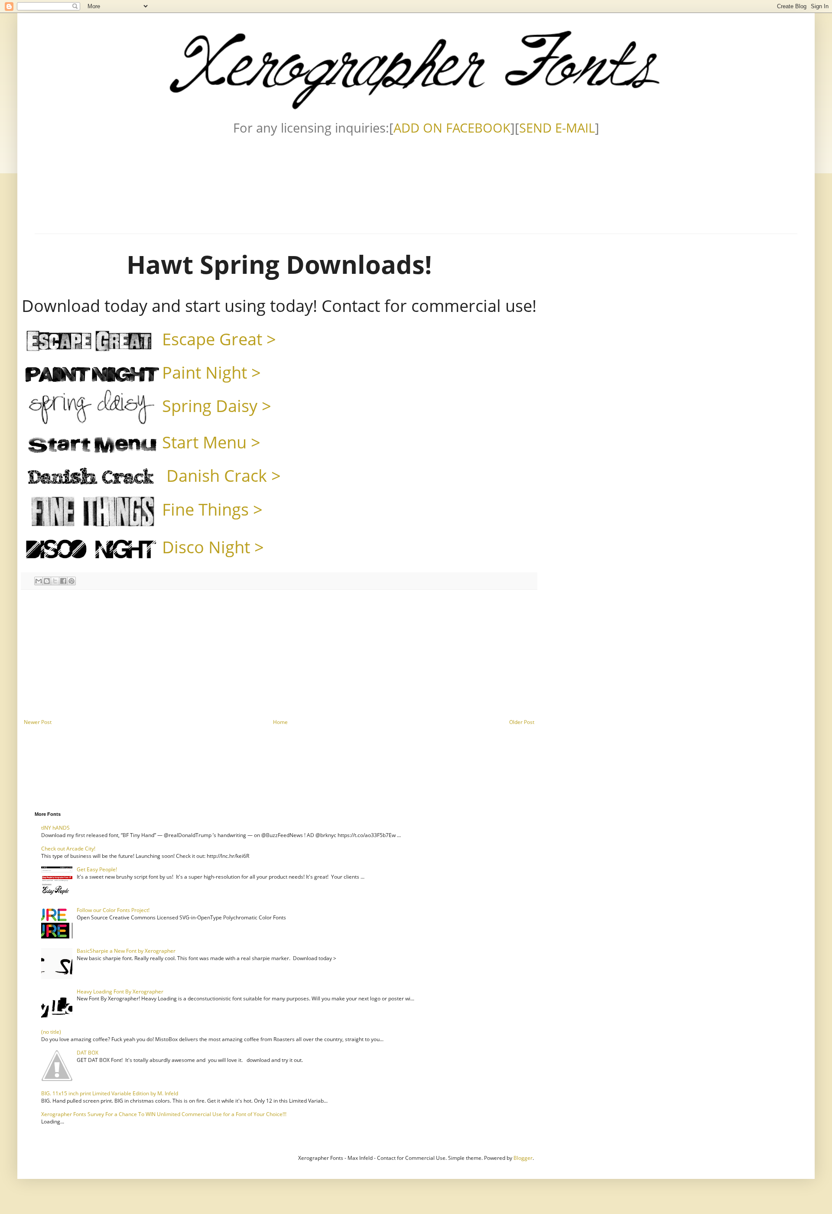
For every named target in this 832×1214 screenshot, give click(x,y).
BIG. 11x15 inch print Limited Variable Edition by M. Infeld (109, 1093)
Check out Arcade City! (68, 848)
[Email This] (38, 581)
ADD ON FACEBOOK (451, 127)
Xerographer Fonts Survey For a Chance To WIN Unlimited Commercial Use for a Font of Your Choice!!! (163, 1114)
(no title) (51, 1031)
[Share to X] (55, 581)
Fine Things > (212, 509)
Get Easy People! (97, 869)
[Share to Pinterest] (71, 581)
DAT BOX (87, 1052)
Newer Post (38, 722)
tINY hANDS (55, 827)
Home (280, 722)
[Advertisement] (279, 654)
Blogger (523, 1158)
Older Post (521, 722)
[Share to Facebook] (63, 581)
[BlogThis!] (46, 581)
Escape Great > (219, 339)
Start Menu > (211, 442)
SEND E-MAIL (557, 127)
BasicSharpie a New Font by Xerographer (126, 950)
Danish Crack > (221, 475)
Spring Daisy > (216, 405)
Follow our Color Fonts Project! (113, 910)
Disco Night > (213, 547)
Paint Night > (211, 372)
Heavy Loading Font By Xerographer (120, 991)
